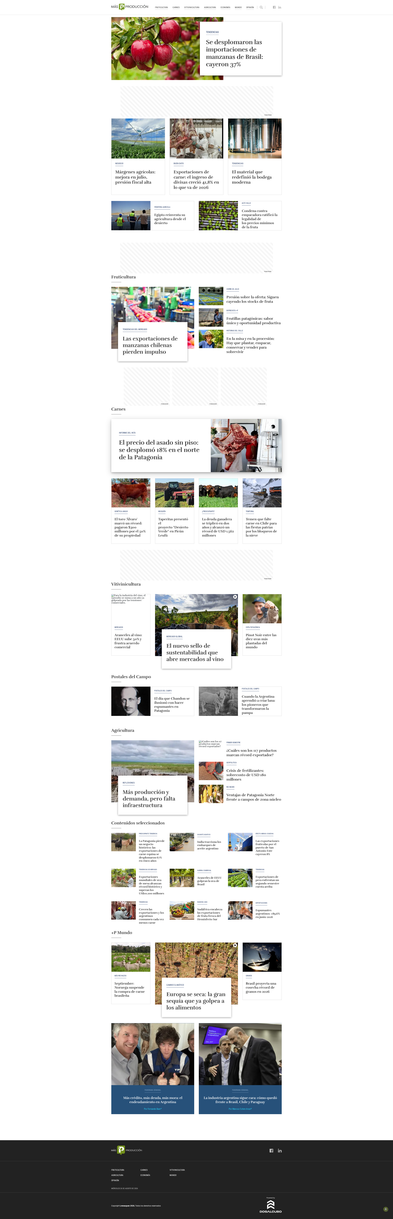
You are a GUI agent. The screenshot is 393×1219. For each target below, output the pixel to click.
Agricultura (210, 7)
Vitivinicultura (191, 7)
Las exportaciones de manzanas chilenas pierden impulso (150, 345)
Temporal (250, 511)
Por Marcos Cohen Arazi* (240, 1109)
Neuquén (161, 511)
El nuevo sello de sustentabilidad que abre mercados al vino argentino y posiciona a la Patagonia (196, 659)
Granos (249, 976)
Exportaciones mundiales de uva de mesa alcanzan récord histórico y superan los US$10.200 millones (151, 885)
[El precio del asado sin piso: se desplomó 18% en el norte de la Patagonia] (246, 445)
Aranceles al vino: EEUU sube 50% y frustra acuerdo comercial (128, 641)
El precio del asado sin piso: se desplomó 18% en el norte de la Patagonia (159, 450)
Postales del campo (163, 691)
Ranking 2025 (202, 902)
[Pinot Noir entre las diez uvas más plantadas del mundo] (262, 608)
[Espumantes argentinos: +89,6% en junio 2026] (240, 910)
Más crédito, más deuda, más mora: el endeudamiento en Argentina (152, 1100)
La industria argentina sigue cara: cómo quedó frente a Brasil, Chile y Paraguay (240, 1100)
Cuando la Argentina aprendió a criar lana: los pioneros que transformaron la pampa (258, 704)
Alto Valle (246, 203)
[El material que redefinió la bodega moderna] (255, 138)
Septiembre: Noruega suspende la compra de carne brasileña (130, 989)
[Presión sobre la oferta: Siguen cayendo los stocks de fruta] (211, 296)
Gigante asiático (203, 835)
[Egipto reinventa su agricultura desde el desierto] (130, 215)
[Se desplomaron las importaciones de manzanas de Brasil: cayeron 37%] (196, 48)
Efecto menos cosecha (264, 834)
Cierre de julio (232, 289)
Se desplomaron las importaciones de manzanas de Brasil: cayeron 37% (234, 53)
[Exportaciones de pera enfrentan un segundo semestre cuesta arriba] (240, 878)
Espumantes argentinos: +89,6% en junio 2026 (268, 914)
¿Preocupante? (208, 511)
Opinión (250, 7)
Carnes (176, 7)
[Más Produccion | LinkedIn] (280, 7)
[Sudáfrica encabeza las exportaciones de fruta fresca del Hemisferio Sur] (182, 910)
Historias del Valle (234, 331)
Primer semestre (233, 743)
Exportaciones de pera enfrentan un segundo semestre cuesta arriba (267, 881)
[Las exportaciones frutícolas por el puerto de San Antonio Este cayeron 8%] (240, 842)
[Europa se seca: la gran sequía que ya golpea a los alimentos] (196, 973)
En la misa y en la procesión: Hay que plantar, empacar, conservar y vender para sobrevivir (250, 345)
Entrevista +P (232, 311)
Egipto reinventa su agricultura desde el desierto (170, 219)
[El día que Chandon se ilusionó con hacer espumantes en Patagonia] (130, 701)
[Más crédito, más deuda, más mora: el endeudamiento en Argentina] (152, 1054)
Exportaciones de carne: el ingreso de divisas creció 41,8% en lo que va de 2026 (196, 179)
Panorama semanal (153, 1090)
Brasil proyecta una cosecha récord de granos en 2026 (261, 987)
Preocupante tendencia (148, 834)
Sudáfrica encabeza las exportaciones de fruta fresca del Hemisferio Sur (209, 914)
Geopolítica (231, 763)
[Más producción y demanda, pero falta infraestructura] (152, 771)
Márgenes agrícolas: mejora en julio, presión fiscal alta (135, 177)
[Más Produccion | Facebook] (274, 7)
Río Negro (230, 787)
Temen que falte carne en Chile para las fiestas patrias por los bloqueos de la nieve (261, 527)
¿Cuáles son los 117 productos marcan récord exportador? (251, 752)
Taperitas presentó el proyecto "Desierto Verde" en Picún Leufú (173, 527)
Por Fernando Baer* (153, 1109)
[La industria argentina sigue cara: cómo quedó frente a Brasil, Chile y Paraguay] (240, 1054)
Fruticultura (161, 7)
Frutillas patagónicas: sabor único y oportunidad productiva (253, 320)
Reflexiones (129, 782)
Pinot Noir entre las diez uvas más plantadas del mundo (261, 641)
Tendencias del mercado (135, 329)
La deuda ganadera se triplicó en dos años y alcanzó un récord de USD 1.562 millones (218, 527)
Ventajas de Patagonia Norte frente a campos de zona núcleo (253, 797)
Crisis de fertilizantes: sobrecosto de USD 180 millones (246, 775)
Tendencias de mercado (148, 870)
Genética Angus (121, 511)
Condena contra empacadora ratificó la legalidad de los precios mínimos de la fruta (259, 219)
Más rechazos (120, 976)
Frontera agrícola (162, 207)
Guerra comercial (204, 870)
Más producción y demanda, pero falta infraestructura (149, 799)
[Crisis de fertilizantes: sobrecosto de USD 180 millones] (211, 771)
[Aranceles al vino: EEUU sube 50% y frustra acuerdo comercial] (130, 608)
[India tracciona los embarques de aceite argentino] (182, 842)
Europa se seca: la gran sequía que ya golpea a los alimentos (196, 1001)
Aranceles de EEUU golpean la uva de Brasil (209, 881)
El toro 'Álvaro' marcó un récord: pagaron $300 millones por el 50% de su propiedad (130, 527)
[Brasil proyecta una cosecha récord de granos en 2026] (262, 957)
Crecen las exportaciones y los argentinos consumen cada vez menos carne (151, 916)
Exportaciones (261, 903)
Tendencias (212, 32)
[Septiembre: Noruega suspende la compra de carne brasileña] (130, 957)
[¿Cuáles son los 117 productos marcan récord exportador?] (211, 749)
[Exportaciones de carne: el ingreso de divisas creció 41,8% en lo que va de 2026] (196, 138)
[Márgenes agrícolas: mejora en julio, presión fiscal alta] (138, 138)
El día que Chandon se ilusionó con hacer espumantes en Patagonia (172, 704)
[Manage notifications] (385, 1209)
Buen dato (179, 163)
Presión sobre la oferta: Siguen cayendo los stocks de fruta (252, 299)
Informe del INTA (127, 433)
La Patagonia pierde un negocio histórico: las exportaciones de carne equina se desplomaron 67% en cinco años (152, 851)
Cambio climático (175, 985)
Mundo (238, 7)
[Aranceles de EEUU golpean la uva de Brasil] (182, 878)
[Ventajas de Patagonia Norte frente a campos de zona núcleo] (211, 794)
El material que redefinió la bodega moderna (252, 177)
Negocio (119, 163)
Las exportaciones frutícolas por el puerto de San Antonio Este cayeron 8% (267, 847)
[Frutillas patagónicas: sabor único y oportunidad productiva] (211, 317)
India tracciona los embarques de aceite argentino (209, 845)
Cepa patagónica (253, 627)
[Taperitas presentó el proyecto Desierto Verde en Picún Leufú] (174, 493)
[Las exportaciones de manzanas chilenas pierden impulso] (152, 318)
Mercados (119, 627)
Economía (225, 7)
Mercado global (174, 636)
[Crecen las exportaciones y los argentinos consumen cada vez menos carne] (123, 910)
